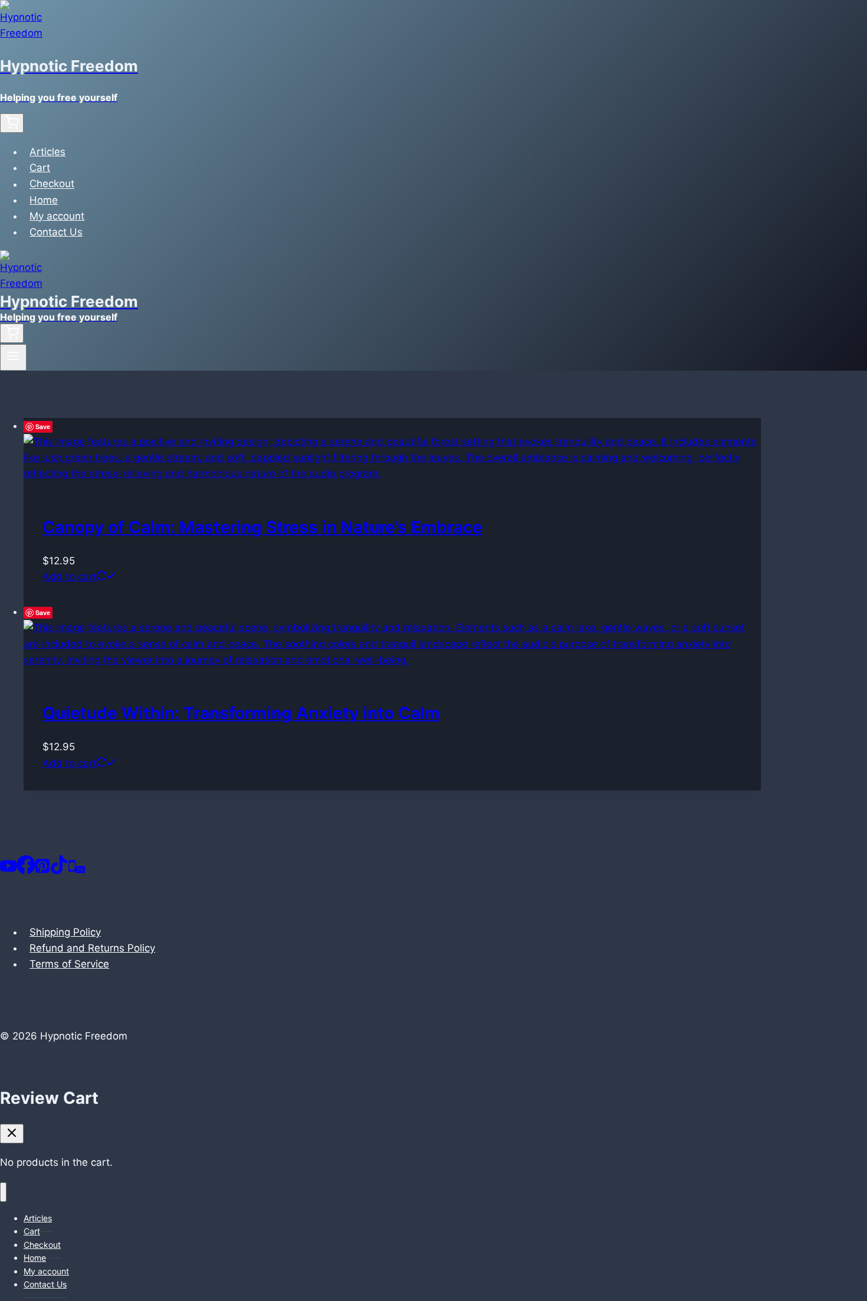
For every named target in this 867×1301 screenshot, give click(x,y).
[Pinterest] (42, 871)
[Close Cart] (12, 1133)
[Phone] (71, 871)
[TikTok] (59, 871)
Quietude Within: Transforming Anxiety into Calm (241, 713)
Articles (47, 152)
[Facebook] (26, 871)
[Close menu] (3, 1192)
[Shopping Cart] (12, 123)
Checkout (51, 184)
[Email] (80, 871)
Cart (39, 168)
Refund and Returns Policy (92, 948)
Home (43, 200)
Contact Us (56, 232)
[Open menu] (13, 357)
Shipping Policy (65, 932)
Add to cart (69, 577)
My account (56, 216)
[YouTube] (8, 871)
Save (42, 426)
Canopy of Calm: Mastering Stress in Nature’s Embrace (262, 527)
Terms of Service (69, 964)
